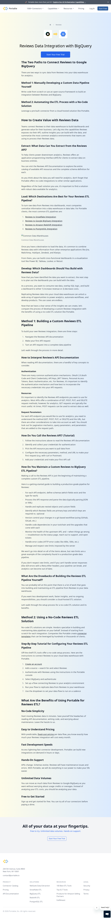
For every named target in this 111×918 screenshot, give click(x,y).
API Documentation (11, 894)
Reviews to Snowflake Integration (40, 217)
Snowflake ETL (36, 890)
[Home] (50, 25)
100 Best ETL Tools (64, 886)
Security (86, 886)
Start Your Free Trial (55, 54)
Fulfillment (61, 900)
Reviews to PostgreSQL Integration (41, 229)
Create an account (33, 664)
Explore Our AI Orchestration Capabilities (69, 2)
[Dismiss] (108, 2)
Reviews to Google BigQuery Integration (43, 221)
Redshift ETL (35, 897)
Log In (92, 8)
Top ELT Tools (62, 890)
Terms (86, 894)
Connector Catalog (10, 886)
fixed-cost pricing (46, 734)
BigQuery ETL (35, 894)
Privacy (86, 890)
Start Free (103, 8)
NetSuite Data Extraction (40, 886)
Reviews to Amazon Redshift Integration (43, 225)
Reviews (59, 25)
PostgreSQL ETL (36, 901)
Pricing (81, 8)
